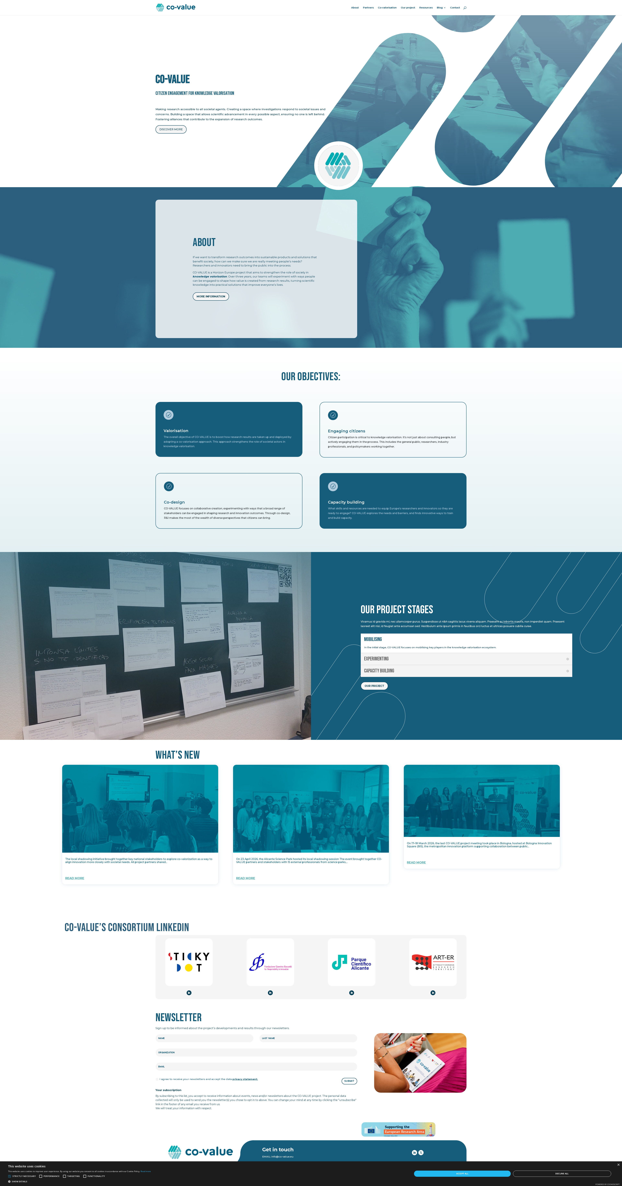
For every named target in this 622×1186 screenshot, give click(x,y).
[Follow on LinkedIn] (189, 992)
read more (74, 878)
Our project (408, 7)
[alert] (311, 1173)
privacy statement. (245, 1079)
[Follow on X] (421, 1152)
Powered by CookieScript (607, 1184)
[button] (79, 1182)
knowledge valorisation (210, 276)
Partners (368, 7)
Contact (455, 7)
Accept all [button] (462, 1173)
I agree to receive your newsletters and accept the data (209, 1079)
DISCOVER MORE (171, 129)
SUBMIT (349, 1081)
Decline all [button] (562, 1173)
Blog (440, 7)
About (355, 7)
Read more (146, 1171)
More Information (211, 296)
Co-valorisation (387, 7)
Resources (426, 7)
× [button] (618, 1165)
